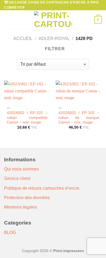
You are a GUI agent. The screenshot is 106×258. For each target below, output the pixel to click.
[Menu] (7, 19)
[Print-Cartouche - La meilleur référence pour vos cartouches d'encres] (53, 19)
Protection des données (27, 197)
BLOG (10, 232)
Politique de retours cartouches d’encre (41, 188)
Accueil (23, 38)
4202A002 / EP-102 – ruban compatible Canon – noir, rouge (27, 117)
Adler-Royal (54, 38)
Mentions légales (20, 207)
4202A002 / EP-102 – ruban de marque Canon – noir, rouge (78, 117)
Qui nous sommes (21, 169)
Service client (17, 178)
